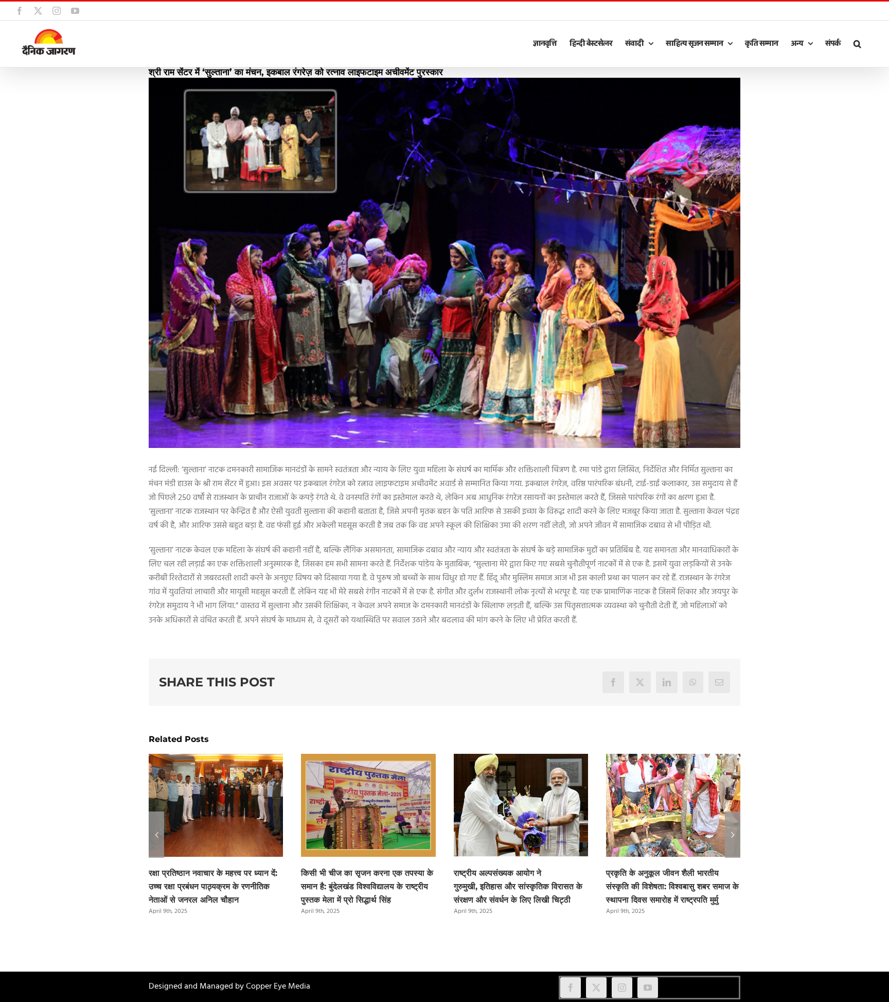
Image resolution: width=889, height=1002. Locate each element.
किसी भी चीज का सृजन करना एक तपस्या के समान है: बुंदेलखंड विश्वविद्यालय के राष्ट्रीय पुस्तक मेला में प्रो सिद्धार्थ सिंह (367, 886)
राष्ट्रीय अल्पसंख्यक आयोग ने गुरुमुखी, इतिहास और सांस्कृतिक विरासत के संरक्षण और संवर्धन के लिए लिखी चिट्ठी (518, 886)
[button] (857, 44)
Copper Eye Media (278, 986)
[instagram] (622, 987)
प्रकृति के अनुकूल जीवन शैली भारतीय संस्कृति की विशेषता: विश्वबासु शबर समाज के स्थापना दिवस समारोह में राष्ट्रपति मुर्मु (672, 886)
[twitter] (596, 987)
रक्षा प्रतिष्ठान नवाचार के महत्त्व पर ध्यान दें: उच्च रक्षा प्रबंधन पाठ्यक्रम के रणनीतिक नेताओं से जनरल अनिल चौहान (213, 886)
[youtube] (647, 987)
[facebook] (570, 987)
